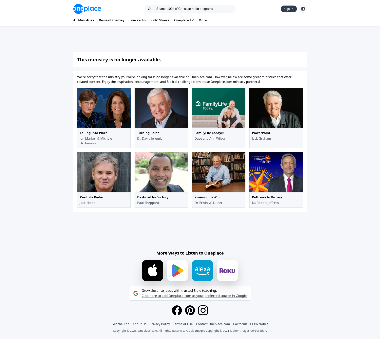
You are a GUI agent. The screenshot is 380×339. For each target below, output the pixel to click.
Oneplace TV (184, 20)
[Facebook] (177, 310)
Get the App (120, 324)
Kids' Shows (160, 20)
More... (204, 20)
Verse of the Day (111, 20)
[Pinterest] (190, 310)
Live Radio (137, 20)
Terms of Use (183, 324)
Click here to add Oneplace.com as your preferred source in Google (194, 296)
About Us (139, 324)
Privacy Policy (160, 324)
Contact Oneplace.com (213, 324)
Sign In (289, 9)
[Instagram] (203, 310)
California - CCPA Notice (250, 324)
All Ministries (83, 20)
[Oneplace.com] (87, 9)
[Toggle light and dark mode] (303, 9)
